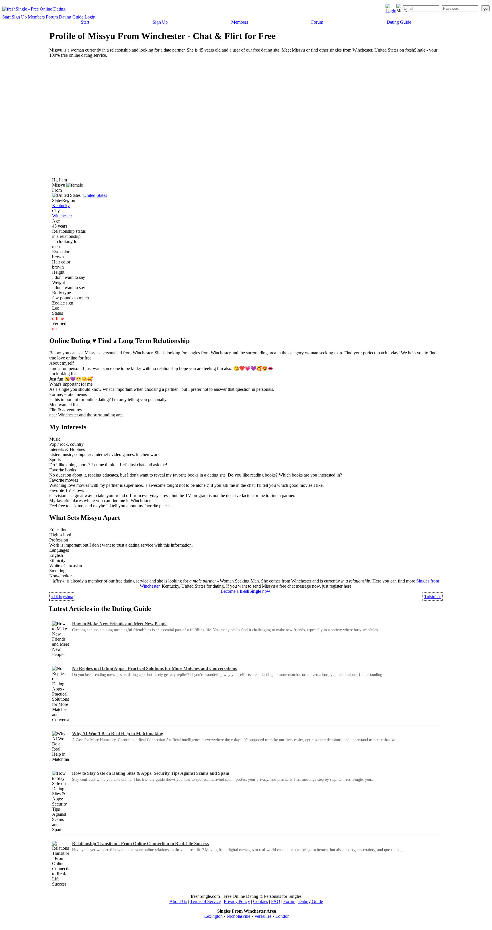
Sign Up (19, 17)
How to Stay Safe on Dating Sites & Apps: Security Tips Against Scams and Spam (150, 773)
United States (95, 195)
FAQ (275, 901)
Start (6, 17)
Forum (52, 17)
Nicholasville (238, 916)
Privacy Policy (237, 901)
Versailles (262, 916)
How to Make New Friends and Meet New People (119, 623)
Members (36, 17)
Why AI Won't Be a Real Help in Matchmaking (117, 733)
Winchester (62, 215)
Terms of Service (205, 901)
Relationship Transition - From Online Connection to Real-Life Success (140, 843)
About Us (178, 901)
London (282, 916)
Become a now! (246, 591)
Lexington (213, 916)
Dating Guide (71, 17)
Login (90, 17)
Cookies (260, 901)
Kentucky (61, 205)
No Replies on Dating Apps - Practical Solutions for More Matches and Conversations (154, 668)
